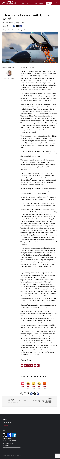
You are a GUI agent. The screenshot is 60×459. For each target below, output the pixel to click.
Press (35, 3)
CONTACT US (7, 438)
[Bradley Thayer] (9, 73)
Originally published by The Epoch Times (15, 30)
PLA (34, 114)
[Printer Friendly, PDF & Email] (27, 67)
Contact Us (41, 3)
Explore (29, 3)
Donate (49, 3)
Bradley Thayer (8, 22)
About (23, 3)
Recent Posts (11, 67)
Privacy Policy (7, 422)
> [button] (57, 2)
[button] (4, 26)
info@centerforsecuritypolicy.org (11, 447)
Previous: (17, 400)
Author (4, 67)
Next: (42, 400)
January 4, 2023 (19, 22)
